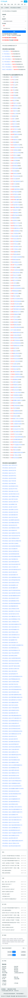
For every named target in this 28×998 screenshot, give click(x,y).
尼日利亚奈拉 (17, 340)
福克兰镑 (15, 350)
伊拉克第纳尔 (17, 371)
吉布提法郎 (16, 335)
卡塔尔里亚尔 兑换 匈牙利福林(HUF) (10, 629)
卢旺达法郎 (16, 264)
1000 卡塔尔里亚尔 (6, 59)
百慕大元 (15, 155)
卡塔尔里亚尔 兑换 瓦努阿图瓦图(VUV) (11, 827)
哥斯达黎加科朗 (17, 327)
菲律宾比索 (15, 173)
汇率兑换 (16, 983)
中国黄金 (11, 938)
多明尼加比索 (16, 337)
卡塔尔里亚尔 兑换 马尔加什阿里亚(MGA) (12, 780)
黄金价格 (4, 966)
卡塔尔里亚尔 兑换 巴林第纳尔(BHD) (10, 538)
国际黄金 (4, 968)
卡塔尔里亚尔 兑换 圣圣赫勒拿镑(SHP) (11, 799)
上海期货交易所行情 (18, 972)
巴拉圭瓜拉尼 (17, 147)
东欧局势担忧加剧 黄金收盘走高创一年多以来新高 (11, 858)
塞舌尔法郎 (15, 280)
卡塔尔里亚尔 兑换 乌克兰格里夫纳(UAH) (11, 819)
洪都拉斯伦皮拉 (16, 366)
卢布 (14, 92)
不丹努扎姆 (15, 319)
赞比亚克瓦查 (15, 457)
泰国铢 (13, 116)
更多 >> (24, 948)
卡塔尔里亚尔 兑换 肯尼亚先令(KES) (10, 582)
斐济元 (14, 348)
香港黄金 (16, 968)
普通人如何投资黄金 (6, 872)
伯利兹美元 (16, 322)
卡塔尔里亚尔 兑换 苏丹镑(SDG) (9, 796)
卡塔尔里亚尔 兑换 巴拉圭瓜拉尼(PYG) (11, 535)
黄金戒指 (11, 940)
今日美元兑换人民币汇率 (7, 990)
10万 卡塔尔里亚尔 (6, 64)
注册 (26, 1)
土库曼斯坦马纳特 (17, 423)
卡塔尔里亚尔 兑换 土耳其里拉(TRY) (10, 621)
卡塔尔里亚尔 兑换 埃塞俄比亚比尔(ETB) (11, 733)
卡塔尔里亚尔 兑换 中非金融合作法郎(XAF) (12, 832)
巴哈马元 (15, 317)
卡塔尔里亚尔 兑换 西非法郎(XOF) (10, 838)
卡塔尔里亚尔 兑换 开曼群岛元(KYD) (10, 773)
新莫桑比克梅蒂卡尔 (17, 400)
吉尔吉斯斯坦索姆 (17, 377)
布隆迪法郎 (16, 314)
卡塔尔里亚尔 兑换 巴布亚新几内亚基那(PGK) (12, 645)
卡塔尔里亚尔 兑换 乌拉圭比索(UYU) (10, 627)
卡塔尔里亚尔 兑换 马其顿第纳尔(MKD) (11, 783)
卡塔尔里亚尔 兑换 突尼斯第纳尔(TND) (11, 619)
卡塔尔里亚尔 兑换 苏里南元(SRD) (10, 804)
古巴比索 (15, 178)
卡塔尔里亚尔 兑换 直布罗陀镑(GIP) (10, 744)
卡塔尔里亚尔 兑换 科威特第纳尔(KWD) (11, 577)
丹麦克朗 (14, 171)
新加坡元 (15, 98)
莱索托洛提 (15, 259)
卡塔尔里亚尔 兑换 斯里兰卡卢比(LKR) (11, 611)
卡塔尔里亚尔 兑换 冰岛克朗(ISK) (10, 548)
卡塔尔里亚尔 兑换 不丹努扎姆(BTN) (10, 707)
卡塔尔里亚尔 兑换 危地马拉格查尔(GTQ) (11, 624)
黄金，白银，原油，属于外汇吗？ (9, 881)
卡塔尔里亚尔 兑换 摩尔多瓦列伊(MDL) (11, 778)
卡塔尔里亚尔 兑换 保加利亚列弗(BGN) (11, 546)
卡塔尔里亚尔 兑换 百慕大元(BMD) (10, 543)
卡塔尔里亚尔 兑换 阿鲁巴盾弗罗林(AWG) (11, 694)
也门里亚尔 (15, 455)
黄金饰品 (4, 941)
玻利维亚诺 (15, 165)
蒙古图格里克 (17, 207)
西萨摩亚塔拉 (16, 442)
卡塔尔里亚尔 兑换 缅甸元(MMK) (9, 655)
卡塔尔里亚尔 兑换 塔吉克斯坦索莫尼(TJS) (12, 809)
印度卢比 (15, 111)
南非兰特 (15, 124)
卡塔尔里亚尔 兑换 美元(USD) (9, 467)
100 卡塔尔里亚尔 (6, 56)
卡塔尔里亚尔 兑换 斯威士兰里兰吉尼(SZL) (12, 806)
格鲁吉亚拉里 (16, 353)
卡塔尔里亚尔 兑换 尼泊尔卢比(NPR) (10, 663)
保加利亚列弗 (16, 158)
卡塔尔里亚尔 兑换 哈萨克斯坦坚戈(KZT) (11, 569)
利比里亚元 (16, 387)
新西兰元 (15, 121)
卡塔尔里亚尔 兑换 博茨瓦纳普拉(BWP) (11, 556)
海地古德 (15, 369)
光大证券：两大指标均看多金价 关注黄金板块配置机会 (11, 855)
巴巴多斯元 (16, 293)
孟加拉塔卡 (15, 210)
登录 (22, 1)
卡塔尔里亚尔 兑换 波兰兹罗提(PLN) (10, 551)
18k (17, 938)
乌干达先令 (16, 434)
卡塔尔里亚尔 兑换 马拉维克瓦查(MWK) (11, 658)
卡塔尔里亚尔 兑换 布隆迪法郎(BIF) (10, 702)
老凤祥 (7, 940)
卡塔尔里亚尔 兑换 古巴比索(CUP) (10, 567)
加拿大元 (15, 103)
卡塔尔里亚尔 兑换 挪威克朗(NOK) (10, 606)
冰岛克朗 (15, 160)
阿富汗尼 (15, 296)
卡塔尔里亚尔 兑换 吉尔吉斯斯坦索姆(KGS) (12, 765)
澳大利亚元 (16, 105)
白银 (12, 4)
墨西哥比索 (15, 131)
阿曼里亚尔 (15, 139)
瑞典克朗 (15, 126)
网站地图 (13, 996)
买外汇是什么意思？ (6, 894)
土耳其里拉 (15, 233)
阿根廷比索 (16, 134)
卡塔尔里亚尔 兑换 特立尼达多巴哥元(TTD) (12, 817)
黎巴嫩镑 (17, 199)
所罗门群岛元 (15, 277)
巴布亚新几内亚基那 (17, 257)
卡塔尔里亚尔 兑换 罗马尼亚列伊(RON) (11, 590)
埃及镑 (14, 142)
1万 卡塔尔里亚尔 (6, 61)
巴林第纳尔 (15, 150)
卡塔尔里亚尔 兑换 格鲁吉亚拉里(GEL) (11, 741)
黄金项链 (15, 940)
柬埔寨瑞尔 (15, 379)
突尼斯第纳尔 (16, 231)
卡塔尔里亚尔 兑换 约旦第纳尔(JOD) (10, 637)
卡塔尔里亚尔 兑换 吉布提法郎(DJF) (10, 723)
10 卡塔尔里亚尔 (6, 53)
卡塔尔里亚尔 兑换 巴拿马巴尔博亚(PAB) (11, 540)
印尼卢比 (16, 129)
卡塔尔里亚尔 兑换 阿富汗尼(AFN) (10, 684)
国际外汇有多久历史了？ (7, 884)
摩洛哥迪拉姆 (16, 215)
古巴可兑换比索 (14, 330)
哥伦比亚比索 (16, 176)
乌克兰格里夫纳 (16, 431)
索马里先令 (16, 225)
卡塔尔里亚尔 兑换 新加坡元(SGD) (10, 486)
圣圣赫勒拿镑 (16, 410)
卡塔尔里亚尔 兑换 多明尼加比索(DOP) (11, 726)
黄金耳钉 (19, 940)
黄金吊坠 (6, 943)
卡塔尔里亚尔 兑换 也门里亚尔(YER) (10, 843)
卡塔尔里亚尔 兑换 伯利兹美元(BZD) (10, 710)
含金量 (23, 940)
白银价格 (4, 977)
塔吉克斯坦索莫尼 (17, 421)
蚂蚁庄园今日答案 (11, 989)
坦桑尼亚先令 (17, 228)
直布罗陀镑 (16, 356)
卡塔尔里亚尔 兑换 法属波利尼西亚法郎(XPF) (12, 840)
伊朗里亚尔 (17, 374)
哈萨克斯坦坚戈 (17, 181)
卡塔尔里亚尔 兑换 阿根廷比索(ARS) (10, 522)
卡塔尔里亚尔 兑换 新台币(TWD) (9, 488)
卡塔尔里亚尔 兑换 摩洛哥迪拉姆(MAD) (11, 603)
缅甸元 (15, 267)
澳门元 (14, 118)
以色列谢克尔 (16, 246)
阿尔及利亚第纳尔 (17, 288)
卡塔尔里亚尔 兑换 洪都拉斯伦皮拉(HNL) (11, 754)
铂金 (8, 4)
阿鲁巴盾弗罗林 (17, 306)
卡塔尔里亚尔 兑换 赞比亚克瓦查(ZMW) (11, 846)
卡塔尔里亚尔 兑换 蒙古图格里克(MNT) (11, 595)
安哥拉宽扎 (16, 304)
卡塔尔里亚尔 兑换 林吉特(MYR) (9, 525)
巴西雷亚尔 (15, 108)
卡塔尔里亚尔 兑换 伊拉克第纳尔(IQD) (11, 759)
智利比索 (16, 254)
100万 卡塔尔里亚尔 (6, 67)
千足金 (7, 938)
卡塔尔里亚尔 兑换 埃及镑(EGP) (9, 530)
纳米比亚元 (15, 403)
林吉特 (13, 137)
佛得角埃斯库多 (17, 332)
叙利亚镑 (15, 285)
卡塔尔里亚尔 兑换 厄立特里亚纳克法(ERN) (12, 731)
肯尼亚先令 (15, 194)
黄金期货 (12, 941)
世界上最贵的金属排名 (6, 870)
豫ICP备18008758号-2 (21, 996)
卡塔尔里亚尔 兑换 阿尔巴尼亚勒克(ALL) (11, 686)
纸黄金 (3, 969)
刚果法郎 (16, 324)
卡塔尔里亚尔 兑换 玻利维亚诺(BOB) (10, 554)
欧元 (14, 82)
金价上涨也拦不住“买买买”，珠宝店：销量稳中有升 (11, 867)
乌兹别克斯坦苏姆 (19, 436)
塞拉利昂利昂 (17, 413)
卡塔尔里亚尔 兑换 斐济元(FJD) (9, 736)
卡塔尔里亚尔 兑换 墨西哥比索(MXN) (10, 520)
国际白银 (16, 977)
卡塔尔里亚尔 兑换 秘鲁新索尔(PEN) (10, 600)
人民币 (14, 77)
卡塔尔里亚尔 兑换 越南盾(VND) (9, 640)
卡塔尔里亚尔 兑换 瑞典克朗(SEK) (10, 514)
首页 (2, 4)
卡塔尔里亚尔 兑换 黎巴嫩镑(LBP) (10, 587)
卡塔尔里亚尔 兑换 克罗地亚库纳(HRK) (11, 580)
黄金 (5, 4)
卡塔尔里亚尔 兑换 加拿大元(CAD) (10, 491)
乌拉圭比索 (15, 238)
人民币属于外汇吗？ (6, 896)
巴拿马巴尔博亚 (17, 152)
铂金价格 (16, 966)
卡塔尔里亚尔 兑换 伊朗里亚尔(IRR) (10, 762)
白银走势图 (16, 978)
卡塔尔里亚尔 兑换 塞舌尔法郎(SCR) (10, 668)
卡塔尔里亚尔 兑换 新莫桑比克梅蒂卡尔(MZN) (13, 788)
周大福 (16, 941)
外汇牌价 (4, 984)
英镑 (14, 95)
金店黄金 (4, 971)
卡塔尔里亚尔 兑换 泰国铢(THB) (9, 504)
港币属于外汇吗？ (5, 886)
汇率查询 (6, 7)
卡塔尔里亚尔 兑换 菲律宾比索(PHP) (10, 561)
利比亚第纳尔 (15, 262)
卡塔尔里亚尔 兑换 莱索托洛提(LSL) (10, 647)
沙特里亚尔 (15, 220)
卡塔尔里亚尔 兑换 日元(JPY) (9, 473)
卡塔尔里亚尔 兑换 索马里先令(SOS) (10, 613)
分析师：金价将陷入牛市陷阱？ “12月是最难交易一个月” (11, 863)
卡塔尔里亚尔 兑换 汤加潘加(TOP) (10, 814)
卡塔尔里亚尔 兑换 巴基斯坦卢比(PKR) (11, 533)
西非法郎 (16, 450)
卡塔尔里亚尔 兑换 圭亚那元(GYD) (10, 752)
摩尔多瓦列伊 (16, 390)
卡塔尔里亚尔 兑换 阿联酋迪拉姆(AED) (11, 679)
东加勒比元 (15, 447)
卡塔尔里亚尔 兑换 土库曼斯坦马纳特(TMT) (12, 812)
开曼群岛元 (16, 384)
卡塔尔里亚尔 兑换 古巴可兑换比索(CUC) (11, 718)
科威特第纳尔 (17, 189)
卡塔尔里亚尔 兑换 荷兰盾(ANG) (9, 572)
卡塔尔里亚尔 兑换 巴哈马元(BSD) (10, 705)
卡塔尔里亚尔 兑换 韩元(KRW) (9, 478)
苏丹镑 (15, 408)
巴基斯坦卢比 (16, 144)
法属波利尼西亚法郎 (18, 452)
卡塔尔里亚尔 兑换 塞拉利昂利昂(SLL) (11, 801)
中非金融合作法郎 (18, 444)
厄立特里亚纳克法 (16, 343)
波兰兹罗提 (15, 163)
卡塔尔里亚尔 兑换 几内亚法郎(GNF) (10, 749)
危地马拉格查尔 (15, 236)
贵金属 (19, 941)
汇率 (15, 4)
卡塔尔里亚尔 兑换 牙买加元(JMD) (10, 632)
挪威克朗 (15, 217)
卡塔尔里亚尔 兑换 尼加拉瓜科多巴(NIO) (11, 660)
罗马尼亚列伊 (15, 202)
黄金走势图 (4, 972)
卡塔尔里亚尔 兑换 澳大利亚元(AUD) (10, 494)
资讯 (19, 4)
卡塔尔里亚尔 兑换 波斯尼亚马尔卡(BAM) (11, 700)
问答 (22, 4)
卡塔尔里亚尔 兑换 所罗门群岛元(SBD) (11, 666)
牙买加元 (15, 244)
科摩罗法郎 (15, 382)
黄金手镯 (20, 938)
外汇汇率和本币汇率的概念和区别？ (9, 898)
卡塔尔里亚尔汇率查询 (15, 7)
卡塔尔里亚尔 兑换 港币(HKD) (9, 475)
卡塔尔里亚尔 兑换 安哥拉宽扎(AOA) (10, 692)
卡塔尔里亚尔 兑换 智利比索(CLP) (10, 642)
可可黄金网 (4, 1)
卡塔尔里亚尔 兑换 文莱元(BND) (9, 671)
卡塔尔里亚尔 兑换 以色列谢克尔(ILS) (11, 634)
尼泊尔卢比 (15, 275)
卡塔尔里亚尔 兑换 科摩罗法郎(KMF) (10, 770)
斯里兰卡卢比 (16, 223)
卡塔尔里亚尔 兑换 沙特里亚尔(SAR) (10, 608)
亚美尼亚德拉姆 (17, 301)
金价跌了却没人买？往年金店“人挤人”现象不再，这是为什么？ (11, 865)
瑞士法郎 (15, 113)
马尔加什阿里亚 (17, 392)
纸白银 (3, 978)
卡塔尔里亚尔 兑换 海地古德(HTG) (10, 757)
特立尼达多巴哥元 (16, 429)
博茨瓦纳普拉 (16, 168)
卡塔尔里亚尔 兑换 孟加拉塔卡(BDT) (10, 598)
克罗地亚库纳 (15, 191)
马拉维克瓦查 (17, 270)
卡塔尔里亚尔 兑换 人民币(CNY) (9, 465)
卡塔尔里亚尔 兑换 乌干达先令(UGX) (10, 822)
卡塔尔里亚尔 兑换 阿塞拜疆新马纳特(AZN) (12, 697)
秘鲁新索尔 (15, 212)
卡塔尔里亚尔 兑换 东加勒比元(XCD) (10, 835)
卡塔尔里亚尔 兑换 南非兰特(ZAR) (10, 512)
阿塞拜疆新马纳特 (17, 309)
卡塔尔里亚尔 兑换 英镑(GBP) (9, 483)
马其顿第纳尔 (16, 395)
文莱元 (14, 283)
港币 (13, 87)
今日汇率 (4, 983)
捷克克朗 (15, 186)
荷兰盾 (14, 184)
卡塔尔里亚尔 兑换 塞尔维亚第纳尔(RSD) (11, 793)
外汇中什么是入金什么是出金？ (8, 889)
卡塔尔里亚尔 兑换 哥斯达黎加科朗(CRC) (11, 715)
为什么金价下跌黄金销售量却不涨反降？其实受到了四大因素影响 (11, 860)
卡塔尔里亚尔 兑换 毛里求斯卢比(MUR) (11, 593)
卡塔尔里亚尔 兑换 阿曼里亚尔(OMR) (10, 527)
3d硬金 (15, 938)
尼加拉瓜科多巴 (16, 272)
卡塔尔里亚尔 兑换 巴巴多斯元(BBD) (10, 681)
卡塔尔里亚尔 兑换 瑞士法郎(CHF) (10, 501)
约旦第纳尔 (15, 249)
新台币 (14, 100)
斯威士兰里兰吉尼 (17, 418)
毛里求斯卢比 (16, 204)
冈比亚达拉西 (16, 358)
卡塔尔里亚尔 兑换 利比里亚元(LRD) (10, 775)
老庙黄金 (8, 941)
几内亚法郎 (17, 361)
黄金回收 (16, 969)
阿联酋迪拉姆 (15, 290)
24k (3, 943)
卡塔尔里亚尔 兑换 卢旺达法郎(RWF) (10, 653)
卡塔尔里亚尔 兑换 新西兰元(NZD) (10, 509)
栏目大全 (16, 990)
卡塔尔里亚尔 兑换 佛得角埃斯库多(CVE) (11, 720)
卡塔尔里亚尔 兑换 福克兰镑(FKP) (10, 739)
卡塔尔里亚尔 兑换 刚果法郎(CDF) (10, 713)
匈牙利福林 (15, 241)
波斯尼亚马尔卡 (17, 311)
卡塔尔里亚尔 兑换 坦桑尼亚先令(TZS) (11, 616)
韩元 (14, 90)
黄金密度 (4, 940)
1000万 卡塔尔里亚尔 (7, 69)
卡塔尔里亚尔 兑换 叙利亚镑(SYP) (10, 673)
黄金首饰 (4, 938)
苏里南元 (15, 416)
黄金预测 (16, 971)
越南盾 (15, 251)
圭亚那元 (15, 363)
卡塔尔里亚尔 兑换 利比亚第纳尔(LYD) (11, 650)
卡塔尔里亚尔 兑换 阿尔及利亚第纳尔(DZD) (12, 676)
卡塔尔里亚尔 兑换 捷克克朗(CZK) (10, 574)
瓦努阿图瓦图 (16, 439)
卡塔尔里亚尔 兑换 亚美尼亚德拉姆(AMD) (12, 689)
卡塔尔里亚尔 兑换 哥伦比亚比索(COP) (11, 564)
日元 (14, 85)
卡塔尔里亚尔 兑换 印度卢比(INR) (10, 499)
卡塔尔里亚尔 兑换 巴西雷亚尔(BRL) (10, 496)
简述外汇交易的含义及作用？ (8, 891)
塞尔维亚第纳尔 (16, 405)
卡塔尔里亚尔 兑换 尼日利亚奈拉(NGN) (11, 728)
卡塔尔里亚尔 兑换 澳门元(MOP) (9, 507)
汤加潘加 (15, 426)
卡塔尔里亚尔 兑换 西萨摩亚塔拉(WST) (11, 830)
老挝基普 (16, 197)
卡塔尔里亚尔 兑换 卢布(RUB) (9, 481)
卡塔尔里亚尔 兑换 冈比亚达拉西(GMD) (11, 746)
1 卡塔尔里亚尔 (5, 51)
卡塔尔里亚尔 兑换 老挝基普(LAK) (10, 585)
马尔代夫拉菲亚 (16, 397)
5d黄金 (22, 941)
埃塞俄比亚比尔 (17, 345)
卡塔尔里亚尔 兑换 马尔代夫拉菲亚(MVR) (11, 786)
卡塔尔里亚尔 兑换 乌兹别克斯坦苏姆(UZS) (12, 825)
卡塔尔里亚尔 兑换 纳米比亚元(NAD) (10, 791)
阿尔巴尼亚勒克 (16, 298)
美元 (14, 79)
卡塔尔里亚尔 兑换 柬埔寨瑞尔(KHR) (10, 767)
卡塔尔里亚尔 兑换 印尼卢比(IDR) (10, 517)
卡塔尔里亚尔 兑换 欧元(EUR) (9, 470)
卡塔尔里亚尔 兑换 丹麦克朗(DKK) (10, 559)
